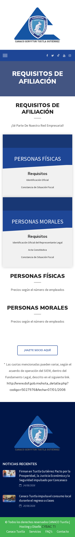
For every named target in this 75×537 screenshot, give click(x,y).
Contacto (63, 532)
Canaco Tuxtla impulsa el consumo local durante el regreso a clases (45, 498)
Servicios (35, 532)
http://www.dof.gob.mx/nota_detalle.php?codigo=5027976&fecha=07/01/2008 (37, 386)
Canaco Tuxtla (15, 532)
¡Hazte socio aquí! (37, 350)
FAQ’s (48, 532)
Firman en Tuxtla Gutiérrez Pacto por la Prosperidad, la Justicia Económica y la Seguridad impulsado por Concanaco (44, 475)
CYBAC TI (49, 527)
